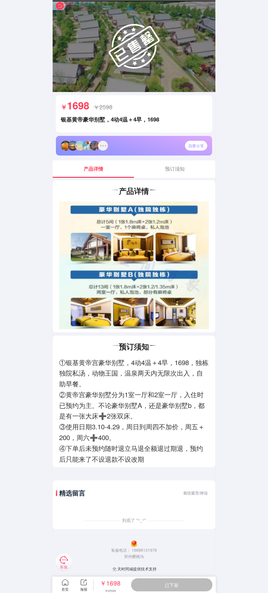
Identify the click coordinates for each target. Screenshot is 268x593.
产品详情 (93, 168)
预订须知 (175, 168)
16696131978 (144, 550)
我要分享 (196, 145)
